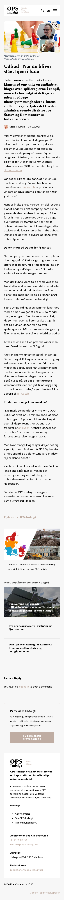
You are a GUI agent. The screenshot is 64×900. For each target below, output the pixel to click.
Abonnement (22, 813)
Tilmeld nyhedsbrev (26, 822)
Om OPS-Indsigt (24, 818)
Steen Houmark (17, 126)
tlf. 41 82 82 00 (18, 840)
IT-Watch (29, 187)
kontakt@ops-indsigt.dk (24, 844)
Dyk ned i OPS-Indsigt (20, 517)
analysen (24, 428)
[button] (55, 10)
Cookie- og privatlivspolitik (45, 892)
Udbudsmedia (13, 170)
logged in (24, 686)
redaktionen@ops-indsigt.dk (26, 869)
